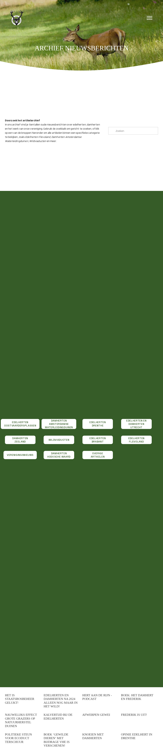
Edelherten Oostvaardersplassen (20, 424)
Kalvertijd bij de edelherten (58, 716)
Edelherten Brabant (97, 440)
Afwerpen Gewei (96, 714)
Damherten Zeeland (20, 440)
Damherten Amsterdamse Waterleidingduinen (59, 424)
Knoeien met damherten (93, 736)
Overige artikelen (98, 455)
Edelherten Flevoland (136, 440)
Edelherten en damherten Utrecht (136, 424)
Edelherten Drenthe (97, 424)
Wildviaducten (59, 440)
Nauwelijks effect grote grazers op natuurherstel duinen (21, 720)
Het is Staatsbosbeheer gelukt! (19, 698)
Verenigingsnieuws (20, 455)
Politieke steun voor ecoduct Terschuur (18, 738)
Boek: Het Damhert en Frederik (137, 697)
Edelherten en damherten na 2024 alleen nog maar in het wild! (61, 700)
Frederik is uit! (134, 714)
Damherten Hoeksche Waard (59, 455)
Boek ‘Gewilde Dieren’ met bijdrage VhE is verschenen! (57, 740)
